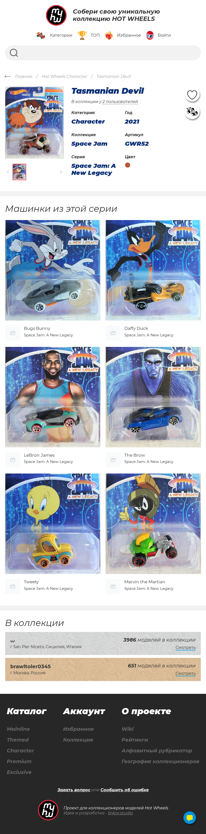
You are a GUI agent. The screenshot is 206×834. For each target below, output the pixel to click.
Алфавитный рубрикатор (157, 751)
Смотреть (186, 647)
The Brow (134, 455)
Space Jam (89, 143)
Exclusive (19, 772)
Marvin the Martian (144, 581)
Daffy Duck (136, 328)
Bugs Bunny (37, 328)
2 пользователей (120, 101)
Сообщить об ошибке (124, 790)
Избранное (78, 729)
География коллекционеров (160, 761)
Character (20, 751)
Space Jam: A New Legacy (93, 169)
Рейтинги (135, 740)
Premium (19, 761)
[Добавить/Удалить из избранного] (192, 93)
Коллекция (78, 740)
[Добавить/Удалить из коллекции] (192, 111)
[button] (8, 172)
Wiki (128, 729)
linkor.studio (120, 813)
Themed (18, 740)
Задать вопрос (74, 790)
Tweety (31, 581)
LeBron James (39, 455)
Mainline (18, 729)
